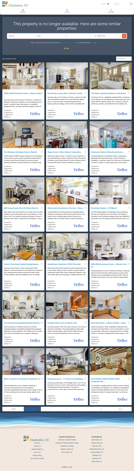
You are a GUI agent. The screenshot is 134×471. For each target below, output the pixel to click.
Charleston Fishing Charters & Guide (67, 443)
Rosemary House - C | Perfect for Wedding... (66, 379)
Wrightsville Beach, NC (96, 449)
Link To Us (37, 452)
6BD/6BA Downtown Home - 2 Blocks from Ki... (109, 265)
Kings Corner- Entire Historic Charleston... (65, 152)
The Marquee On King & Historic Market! (20, 152)
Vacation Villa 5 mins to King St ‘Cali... (63, 323)
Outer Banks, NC (96, 440)
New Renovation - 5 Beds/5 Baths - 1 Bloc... (109, 323)
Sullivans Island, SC (67, 449)
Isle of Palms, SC (67, 452)
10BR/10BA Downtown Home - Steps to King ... (22, 94)
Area (92, 42)
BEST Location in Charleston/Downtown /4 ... (22, 380)
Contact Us (37, 446)
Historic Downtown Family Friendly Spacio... (21, 264)
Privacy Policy (37, 455)
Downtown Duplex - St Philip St (104, 208)
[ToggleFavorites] (42, 93)
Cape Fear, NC (96, 446)
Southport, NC (96, 455)
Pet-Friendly (72, 42)
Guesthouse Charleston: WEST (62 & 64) (64, 264)
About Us (37, 443)
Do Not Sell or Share (37, 458)
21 (101, 409)
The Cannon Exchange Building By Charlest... (22, 323)
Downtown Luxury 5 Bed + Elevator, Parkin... (65, 93)
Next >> (120, 409)
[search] (124, 36)
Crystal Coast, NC (97, 443)
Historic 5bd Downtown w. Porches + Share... (66, 208)
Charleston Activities (67, 446)
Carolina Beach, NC (96, 452)
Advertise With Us (37, 449)
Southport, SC (96, 458)
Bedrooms (99, 42)
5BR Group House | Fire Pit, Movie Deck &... (21, 208)
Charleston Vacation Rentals (67, 440)
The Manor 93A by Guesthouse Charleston (108, 93)
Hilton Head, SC (97, 461)
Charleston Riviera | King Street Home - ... (108, 152)
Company (63, 42)
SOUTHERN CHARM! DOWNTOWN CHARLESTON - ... (105, 380)
